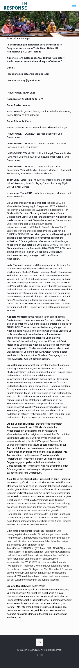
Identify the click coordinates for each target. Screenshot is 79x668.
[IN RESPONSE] (15, 5)
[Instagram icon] (41, 655)
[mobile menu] (74, 5)
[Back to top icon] (39, 642)
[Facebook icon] (37, 655)
